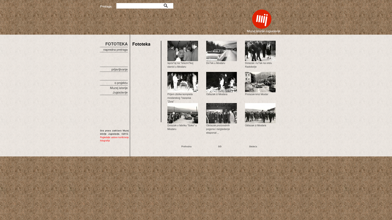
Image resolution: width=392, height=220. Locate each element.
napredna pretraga (115, 49)
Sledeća (253, 146)
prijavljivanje (119, 69)
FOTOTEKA (116, 44)
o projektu (121, 82)
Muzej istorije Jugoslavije (119, 90)
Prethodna (186, 146)
